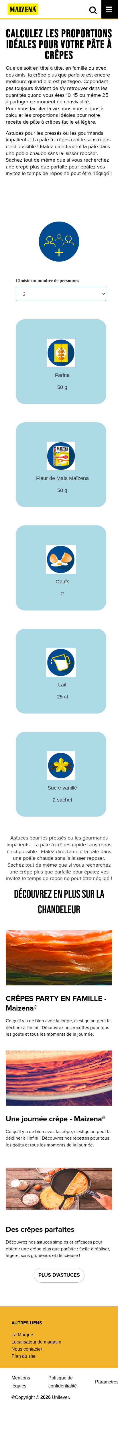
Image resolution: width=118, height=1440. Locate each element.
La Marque (22, 1334)
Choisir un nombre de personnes (47, 280)
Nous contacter (26, 1349)
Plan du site (23, 1356)
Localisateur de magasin (36, 1341)
